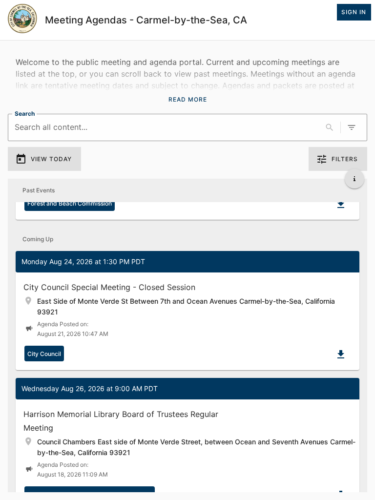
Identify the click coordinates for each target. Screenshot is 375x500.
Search (25, 113)
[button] (187, 310)
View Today (51, 159)
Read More (187, 99)
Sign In (353, 12)
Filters (345, 159)
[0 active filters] (351, 127)
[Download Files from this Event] (341, 204)
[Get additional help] (354, 178)
